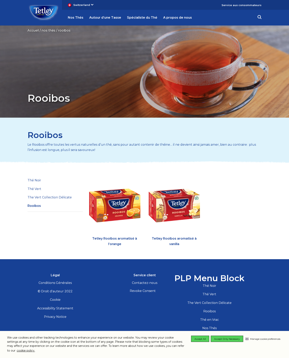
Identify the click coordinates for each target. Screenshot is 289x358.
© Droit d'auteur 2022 (55, 291)
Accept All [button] (200, 338)
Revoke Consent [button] (143, 291)
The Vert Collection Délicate (50, 197)
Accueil (33, 30)
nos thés (48, 30)
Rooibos (45, 135)
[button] (263, 339)
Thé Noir (34, 180)
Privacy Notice (55, 317)
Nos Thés (209, 328)
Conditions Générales (55, 283)
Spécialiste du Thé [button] (142, 17)
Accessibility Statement (55, 308)
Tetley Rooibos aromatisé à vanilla (174, 241)
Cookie (55, 300)
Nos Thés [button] (75, 17)
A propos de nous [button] (177, 17)
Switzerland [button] (81, 4)
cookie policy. (26, 350)
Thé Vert (34, 189)
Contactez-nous (144, 283)
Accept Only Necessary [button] (227, 338)
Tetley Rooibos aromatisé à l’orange (114, 241)
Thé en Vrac (209, 320)
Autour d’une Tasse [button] (105, 17)
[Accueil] (44, 12)
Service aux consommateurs (241, 5)
